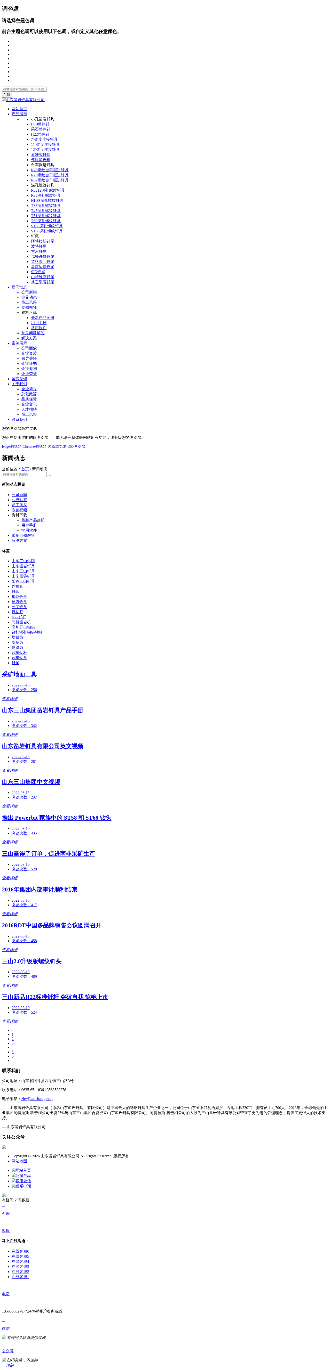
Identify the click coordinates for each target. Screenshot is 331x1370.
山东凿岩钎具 (23, 566)
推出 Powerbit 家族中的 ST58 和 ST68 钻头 (56, 818)
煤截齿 (17, 637)
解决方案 (29, 338)
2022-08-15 (21, 685)
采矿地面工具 (19, 674)
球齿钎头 (19, 602)
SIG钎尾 (38, 272)
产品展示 (19, 114)
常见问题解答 (33, 333)
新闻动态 (19, 287)
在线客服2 (20, 1272)
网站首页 (19, 109)
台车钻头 (19, 658)
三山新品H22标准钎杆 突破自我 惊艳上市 (55, 997)
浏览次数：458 (24, 941)
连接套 (17, 586)
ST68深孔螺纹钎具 (47, 231)
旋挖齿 (17, 642)
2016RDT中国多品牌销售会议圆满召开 (51, 925)
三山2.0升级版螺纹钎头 (32, 961)
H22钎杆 (19, 617)
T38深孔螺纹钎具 (46, 206)
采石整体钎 (40, 129)
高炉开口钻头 (23, 627)
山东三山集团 (23, 561)
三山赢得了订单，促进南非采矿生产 (48, 853)
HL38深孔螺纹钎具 (47, 200)
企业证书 (29, 363)
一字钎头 (19, 607)
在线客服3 (20, 1266)
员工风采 (29, 302)
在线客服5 (20, 1256)
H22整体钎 (40, 134)
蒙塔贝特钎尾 (42, 267)
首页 (25, 469)
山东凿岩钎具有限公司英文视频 (42, 746)
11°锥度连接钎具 (45, 144)
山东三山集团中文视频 (31, 782)
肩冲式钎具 (40, 155)
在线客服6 (20, 1251)
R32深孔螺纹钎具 (46, 195)
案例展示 (19, 343)
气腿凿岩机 (40, 160)
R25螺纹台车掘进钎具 (50, 170)
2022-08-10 (21, 828)
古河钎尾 (39, 251)
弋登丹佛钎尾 (42, 256)
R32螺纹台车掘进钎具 (50, 180)
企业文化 (29, 404)
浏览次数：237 (24, 797)
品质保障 (29, 399)
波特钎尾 (39, 246)
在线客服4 (20, 1261)
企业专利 (29, 369)
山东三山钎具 (23, 571)
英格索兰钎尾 (42, 262)
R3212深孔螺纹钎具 (48, 190)
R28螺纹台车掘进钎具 (50, 175)
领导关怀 (29, 358)
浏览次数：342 (24, 726)
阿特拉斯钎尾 (42, 241)
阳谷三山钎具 (23, 581)
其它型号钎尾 (42, 282)
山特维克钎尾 (42, 277)
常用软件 (39, 328)
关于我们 (19, 384)
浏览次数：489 (24, 976)
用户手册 (39, 323)
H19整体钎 (40, 124)
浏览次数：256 (24, 690)
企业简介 (29, 389)
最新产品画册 (42, 318)
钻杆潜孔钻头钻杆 (27, 632)
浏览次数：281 (24, 761)
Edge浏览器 (12, 446)
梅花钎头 (19, 597)
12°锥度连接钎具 (45, 149)
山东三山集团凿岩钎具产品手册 (42, 710)
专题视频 (29, 307)
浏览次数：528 (24, 869)
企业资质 (29, 353)
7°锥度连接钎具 (44, 139)
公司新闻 (29, 292)
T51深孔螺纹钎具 (46, 216)
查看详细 (9, 699)
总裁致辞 (29, 394)
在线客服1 (20, 1277)
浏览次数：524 (24, 1012)
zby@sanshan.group (37, 1099)
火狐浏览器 (57, 446)
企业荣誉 (29, 374)
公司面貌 (29, 348)
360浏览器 (76, 446)
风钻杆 (17, 612)
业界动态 (29, 297)
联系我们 (19, 419)
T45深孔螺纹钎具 (46, 211)
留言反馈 (19, 379)
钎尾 (15, 663)
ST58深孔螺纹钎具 (47, 226)
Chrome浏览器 (35, 446)
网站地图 (19, 1161)
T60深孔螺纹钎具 (46, 221)
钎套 (15, 591)
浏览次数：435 (24, 833)
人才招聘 (29, 409)
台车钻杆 (19, 653)
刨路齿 (17, 647)
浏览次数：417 (24, 905)
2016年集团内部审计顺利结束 (40, 889)
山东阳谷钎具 (23, 576)
